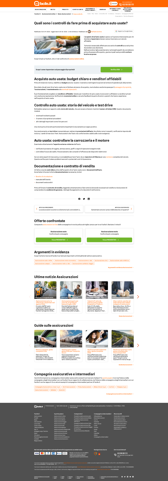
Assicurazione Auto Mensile (81, 431)
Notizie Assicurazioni (120, 425)
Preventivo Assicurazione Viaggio (83, 427)
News (96, 13)
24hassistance (98, 416)
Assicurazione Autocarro (61, 439)
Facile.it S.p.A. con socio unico (103, 469)
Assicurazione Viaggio (60, 421)
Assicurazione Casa (59, 423)
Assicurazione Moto (59, 420)
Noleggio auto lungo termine (127, 9)
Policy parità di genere (80, 477)
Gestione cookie (71, 477)
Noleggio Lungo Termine (41, 431)
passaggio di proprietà (123, 87)
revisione (109, 157)
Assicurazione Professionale (62, 429)
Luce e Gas (37, 423)
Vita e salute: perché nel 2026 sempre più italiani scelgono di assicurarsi (121, 302)
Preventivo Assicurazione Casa (82, 423)
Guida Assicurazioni (119, 418)
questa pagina (107, 378)
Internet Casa (38, 421)
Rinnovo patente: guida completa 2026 (44, 350)
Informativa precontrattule (91, 477)
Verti (95, 431)
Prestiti (65, 9)
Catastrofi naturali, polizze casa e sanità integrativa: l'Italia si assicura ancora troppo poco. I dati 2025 (95, 304)
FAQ (93, 13)
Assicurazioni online (48, 14)
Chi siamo (37, 435)
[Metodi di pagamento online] (50, 453)
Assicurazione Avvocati (60, 431)
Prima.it (96, 427)
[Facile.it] (42, 5)
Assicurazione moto (109, 232)
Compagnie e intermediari (101, 437)
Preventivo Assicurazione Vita (82, 425)
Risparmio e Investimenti (90, 9)
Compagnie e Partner (127, 13)
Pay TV (36, 429)
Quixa (95, 429)
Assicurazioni (40, 9)
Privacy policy (55, 477)
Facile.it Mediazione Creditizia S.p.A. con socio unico (88, 467)
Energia (103, 9)
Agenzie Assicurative (119, 420)
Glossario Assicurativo (120, 423)
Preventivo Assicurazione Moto (82, 418)
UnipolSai (96, 433)
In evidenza (111, 13)
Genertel (96, 421)
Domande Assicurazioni (120, 421)
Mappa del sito (38, 440)
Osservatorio (118, 16)
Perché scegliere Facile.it (41, 437)
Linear (95, 425)
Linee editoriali (103, 13)
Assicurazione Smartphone (61, 437)
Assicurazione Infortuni (60, 433)
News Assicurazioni (64, 14)
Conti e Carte (78, 9)
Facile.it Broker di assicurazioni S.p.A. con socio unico (75, 462)
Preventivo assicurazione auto (82, 416)
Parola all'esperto (128, 16)
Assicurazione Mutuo (60, 427)
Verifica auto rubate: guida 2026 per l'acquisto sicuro (71, 351)
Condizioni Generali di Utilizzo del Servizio (41, 477)
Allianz (96, 435)
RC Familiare (77, 429)
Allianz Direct (97, 423)
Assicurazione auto (59, 232)
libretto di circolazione (44, 176)
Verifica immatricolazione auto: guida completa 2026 (96, 351)
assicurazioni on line (50, 225)
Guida (89, 13)
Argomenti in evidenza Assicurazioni (120, 428)
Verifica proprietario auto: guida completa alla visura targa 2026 (122, 351)
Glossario (118, 13)
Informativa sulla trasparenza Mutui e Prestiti (109, 477)
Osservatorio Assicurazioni (121, 416)
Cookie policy (62, 477)
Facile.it (37, 14)
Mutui (53, 9)
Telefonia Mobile (39, 427)
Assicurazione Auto (59, 418)
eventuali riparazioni (69, 89)
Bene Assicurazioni (99, 418)
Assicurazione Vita (59, 425)
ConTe (96, 420)
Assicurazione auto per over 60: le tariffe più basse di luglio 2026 (70, 302)
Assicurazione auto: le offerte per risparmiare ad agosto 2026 (45, 302)
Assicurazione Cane (59, 435)
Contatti (36, 439)
